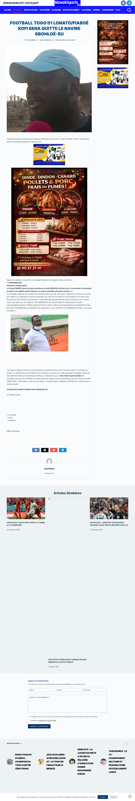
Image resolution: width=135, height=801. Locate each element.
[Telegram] (129, 3)
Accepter (103, 797)
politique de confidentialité (47, 720)
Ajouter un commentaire (39, 697)
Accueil (7, 10)
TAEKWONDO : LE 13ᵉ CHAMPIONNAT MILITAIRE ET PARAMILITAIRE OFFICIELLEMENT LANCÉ (118, 761)
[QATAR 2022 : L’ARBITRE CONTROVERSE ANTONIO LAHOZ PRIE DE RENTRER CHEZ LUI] (109, 508)
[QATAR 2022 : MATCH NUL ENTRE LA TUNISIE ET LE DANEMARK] (26, 508)
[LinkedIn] (62, 450)
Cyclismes (86, 10)
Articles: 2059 (49, 473)
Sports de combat (71, 10)
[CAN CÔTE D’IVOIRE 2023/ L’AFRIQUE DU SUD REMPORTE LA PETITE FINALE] (67, 576)
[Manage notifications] (130, 796)
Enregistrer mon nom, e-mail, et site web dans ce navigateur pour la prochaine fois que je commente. (64, 717)
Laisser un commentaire (39, 726)
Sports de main (31, 10)
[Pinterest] (53, 450)
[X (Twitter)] (45, 450)
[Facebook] (123, 3)
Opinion (96, 10)
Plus (118, 10)
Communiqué (107, 10)
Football (17, 10)
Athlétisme (45, 10)
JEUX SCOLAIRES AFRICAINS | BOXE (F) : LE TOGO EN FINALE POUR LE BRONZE (56, 761)
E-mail (60, 690)
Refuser (113, 797)
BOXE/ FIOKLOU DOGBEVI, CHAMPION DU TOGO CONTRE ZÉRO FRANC (23, 761)
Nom (32, 690)
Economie (56, 10)
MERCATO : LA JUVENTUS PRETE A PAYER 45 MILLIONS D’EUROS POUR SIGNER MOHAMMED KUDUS (87, 761)
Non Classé (71, 40)
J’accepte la (43, 720)
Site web (87, 690)
